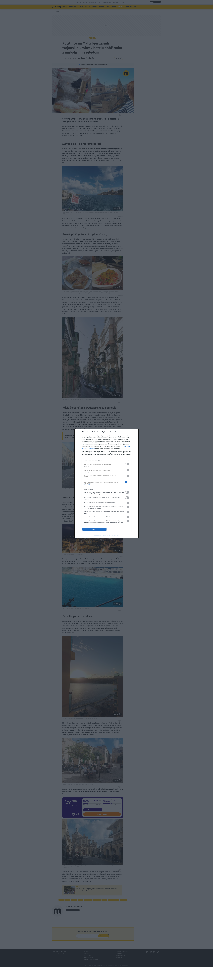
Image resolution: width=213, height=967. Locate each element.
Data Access (106, 535)
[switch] (127, 464)
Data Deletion (97, 535)
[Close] (135, 432)
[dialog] (106, 483)
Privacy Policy (116, 535)
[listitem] (106, 461)
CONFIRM (94, 529)
